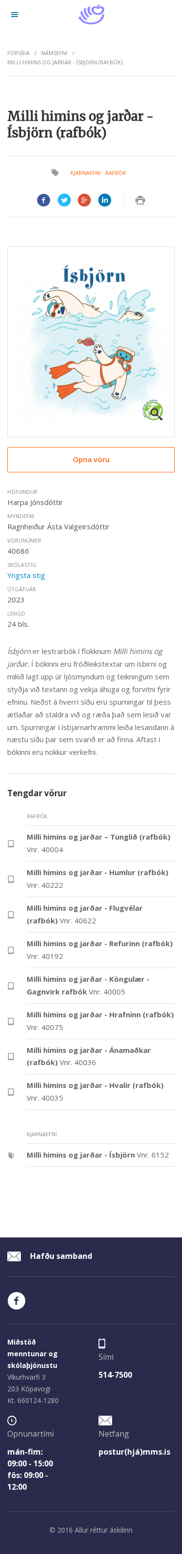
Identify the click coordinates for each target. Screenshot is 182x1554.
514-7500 (115, 1374)
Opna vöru (91, 459)
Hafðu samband (60, 1256)
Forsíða (18, 52)
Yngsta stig (26, 575)
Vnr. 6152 (98, 1155)
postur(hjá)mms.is (134, 1451)
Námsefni (54, 52)
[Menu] (14, 14)
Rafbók (115, 172)
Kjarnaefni (85, 172)
